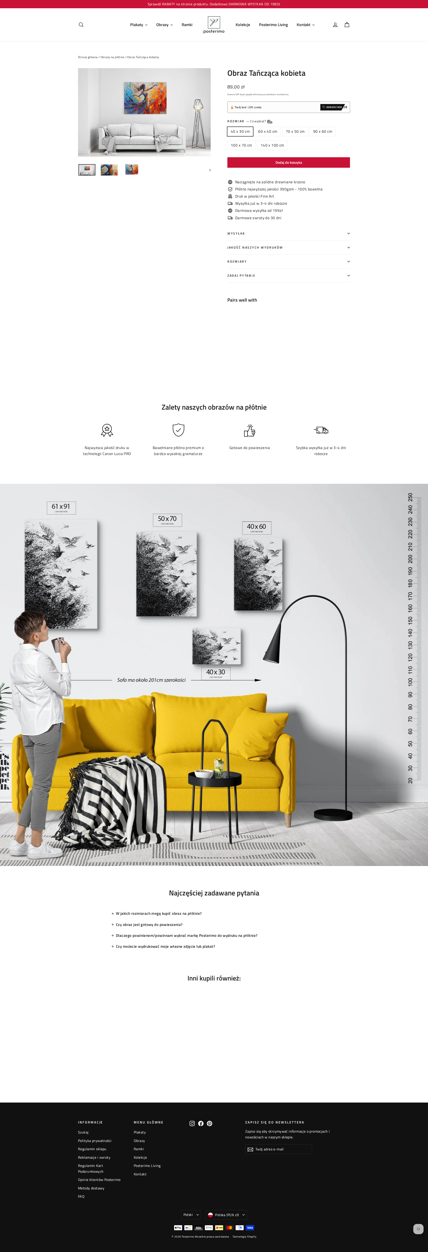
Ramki (187, 25)
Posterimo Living (273, 25)
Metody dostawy (91, 1188)
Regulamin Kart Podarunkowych (91, 1168)
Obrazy (162, 25)
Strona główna (88, 57)
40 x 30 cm (240, 131)
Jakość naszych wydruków (255, 247)
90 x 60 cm (322, 131)
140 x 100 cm (272, 145)
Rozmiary (237, 261)
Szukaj (83, 1132)
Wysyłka (236, 233)
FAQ (81, 1196)
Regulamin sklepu (92, 1149)
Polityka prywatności (95, 1140)
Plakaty (137, 25)
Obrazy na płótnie (112, 57)
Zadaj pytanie (241, 275)
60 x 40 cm (267, 131)
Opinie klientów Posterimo (99, 1179)
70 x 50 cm (295, 131)
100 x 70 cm (241, 145)
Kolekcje (243, 25)
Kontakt (304, 25)
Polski (188, 1214)
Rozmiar (247, 121)
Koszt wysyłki (246, 94)
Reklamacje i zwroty (94, 1157)
